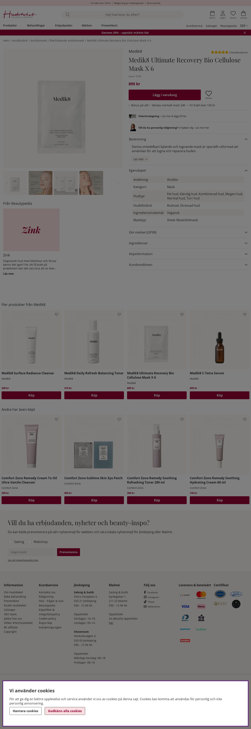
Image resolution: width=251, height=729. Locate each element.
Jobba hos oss (13, 618)
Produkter (10, 25)
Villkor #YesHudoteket (18, 623)
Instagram (153, 597)
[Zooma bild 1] (62, 108)
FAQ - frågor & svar (51, 601)
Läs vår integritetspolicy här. (23, 560)
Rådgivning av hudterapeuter (129, 3)
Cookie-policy (47, 618)
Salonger (211, 26)
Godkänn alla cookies (65, 711)
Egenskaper (137, 170)
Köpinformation (141, 254)
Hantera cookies (25, 711)
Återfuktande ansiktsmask (67, 40)
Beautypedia (228, 26)
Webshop (41, 542)
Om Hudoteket (13, 592)
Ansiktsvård (19, 40)
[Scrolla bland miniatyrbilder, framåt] (118, 183)
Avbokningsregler (50, 627)
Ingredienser (138, 243)
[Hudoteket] (20, 14)
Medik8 (135, 51)
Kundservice (194, 26)
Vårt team (10, 614)
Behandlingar (36, 25)
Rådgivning (46, 596)
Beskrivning (137, 139)
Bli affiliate (11, 627)
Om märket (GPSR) (142, 232)
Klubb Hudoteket (15, 605)
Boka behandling (15, 596)
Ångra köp (45, 623)
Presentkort (109, 25)
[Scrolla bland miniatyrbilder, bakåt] (7, 183)
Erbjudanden (63, 25)
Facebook (152, 592)
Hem (6, 40)
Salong (19, 542)
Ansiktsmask (39, 40)
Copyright (10, 632)
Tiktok (151, 602)
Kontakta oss (47, 592)
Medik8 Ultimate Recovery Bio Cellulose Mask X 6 (119, 40)
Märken (87, 25)
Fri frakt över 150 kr (100, 3)
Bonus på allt (153, 3)
